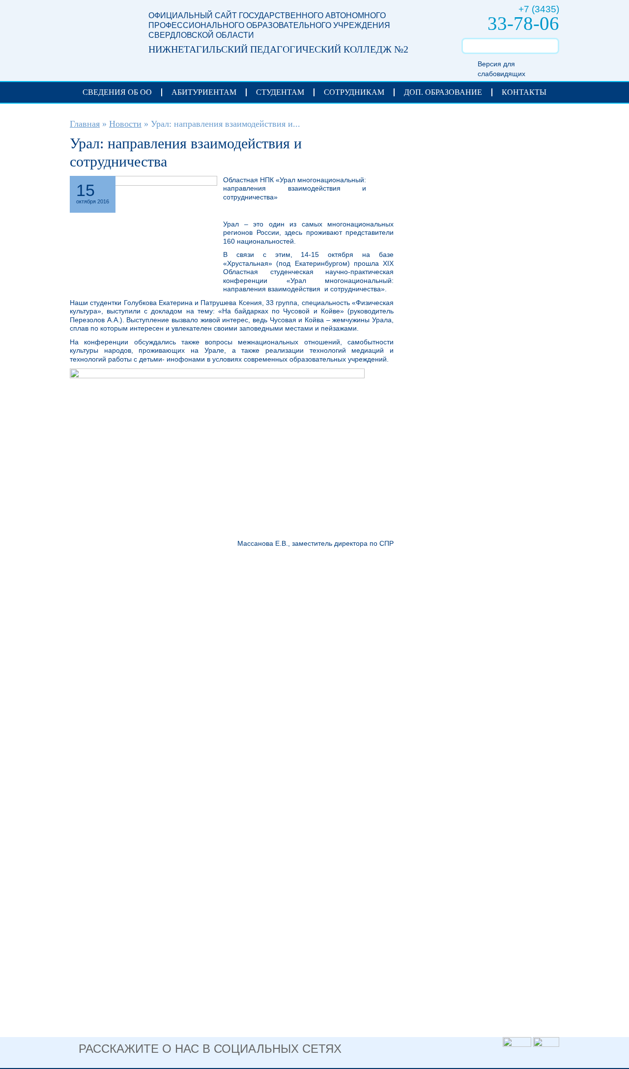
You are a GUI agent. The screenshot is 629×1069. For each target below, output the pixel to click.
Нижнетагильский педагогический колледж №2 (99, 35)
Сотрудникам (354, 92)
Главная (85, 124)
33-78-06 (523, 23)
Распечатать (380, 184)
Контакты (524, 92)
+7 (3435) (538, 9)
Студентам (280, 92)
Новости (125, 124)
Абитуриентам (204, 92)
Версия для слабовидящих (501, 69)
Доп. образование (443, 92)
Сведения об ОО (117, 92)
